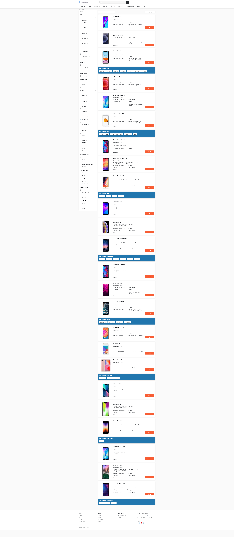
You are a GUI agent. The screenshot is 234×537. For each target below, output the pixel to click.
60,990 (149, 395)
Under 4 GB (108, 196)
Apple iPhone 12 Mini (119, 33)
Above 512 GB (137, 259)
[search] (127, 2)
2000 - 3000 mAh (85, 51)
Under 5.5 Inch (102, 378)
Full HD (84, 205)
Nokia (135, 134)
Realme (101, 134)
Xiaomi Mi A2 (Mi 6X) (119, 301)
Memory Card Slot (86, 190)
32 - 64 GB (84, 36)
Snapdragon (85, 93)
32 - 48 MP (84, 111)
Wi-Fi (84, 166)
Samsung (106, 134)
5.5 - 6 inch (85, 67)
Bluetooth (84, 156)
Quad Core (114, 502)
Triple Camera (85, 121)
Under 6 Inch (110, 378)
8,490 (149, 107)
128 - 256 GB (85, 41)
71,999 (149, 45)
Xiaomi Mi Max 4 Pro (119, 483)
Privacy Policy (81, 519)
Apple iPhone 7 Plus (118, 113)
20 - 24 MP (84, 109)
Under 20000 (123, 71)
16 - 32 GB (84, 33)
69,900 (149, 62)
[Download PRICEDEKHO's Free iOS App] (141, 517)
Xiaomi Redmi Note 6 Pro (120, 238)
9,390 (149, 337)
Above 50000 (143, 71)
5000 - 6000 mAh (85, 58)
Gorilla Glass (85, 197)
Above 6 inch (116, 378)
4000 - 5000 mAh (86, 56)
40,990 (149, 414)
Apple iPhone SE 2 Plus (119, 402)
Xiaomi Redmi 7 (117, 201)
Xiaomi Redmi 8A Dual (119, 95)
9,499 (149, 27)
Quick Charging (85, 192)
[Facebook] (138, 523)
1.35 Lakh (149, 232)
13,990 (149, 353)
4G (83, 148)
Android (84, 175)
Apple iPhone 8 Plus (118, 175)
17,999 (149, 250)
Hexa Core (102, 502)
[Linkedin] (143, 523)
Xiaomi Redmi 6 (117, 360)
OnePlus (112, 134)
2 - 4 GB (84, 22)
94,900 (149, 88)
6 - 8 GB (84, 27)
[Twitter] (140, 523)
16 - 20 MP (84, 106)
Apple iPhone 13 (117, 383)
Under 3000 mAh (103, 322)
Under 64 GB (109, 259)
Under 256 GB (123, 259)
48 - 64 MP (84, 113)
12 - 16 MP (85, 104)
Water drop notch (86, 183)
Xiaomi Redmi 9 (117, 16)
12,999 (149, 151)
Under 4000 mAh (111, 322)
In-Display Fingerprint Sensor (87, 164)
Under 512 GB (130, 259)
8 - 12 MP (84, 101)
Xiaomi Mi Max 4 (117, 465)
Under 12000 (109, 71)
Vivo (117, 134)
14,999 (149, 276)
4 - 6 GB (84, 25)
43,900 (149, 432)
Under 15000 (116, 71)
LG (130, 134)
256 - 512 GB (85, 43)
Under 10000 (102, 71)
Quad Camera (85, 124)
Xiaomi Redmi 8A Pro (119, 446)
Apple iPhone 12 (117, 76)
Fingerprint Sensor (86, 161)
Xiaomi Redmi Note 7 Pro (120, 158)
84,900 (149, 187)
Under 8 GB (121, 196)
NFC (83, 159)
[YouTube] (141, 523)
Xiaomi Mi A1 (117, 344)
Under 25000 (130, 71)
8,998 (149, 213)
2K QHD (84, 208)
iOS (83, 172)
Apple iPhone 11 (117, 50)
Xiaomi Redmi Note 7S (119, 140)
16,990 (149, 477)
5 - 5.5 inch (84, 65)
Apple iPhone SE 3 (118, 420)
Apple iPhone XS (117, 220)
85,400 (149, 125)
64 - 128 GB (85, 38)
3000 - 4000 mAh (86, 54)
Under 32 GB (102, 259)
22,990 (149, 494)
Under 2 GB (102, 196)
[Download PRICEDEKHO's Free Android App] (151, 517)
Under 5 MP (84, 130)
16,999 (149, 169)
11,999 (149, 295)
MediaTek (84, 95)
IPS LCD (101, 441)
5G (83, 150)
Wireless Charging (86, 194)
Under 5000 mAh (119, 322)
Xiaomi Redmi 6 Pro (118, 327)
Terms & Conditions (82, 521)
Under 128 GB (116, 259)
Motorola (126, 134)
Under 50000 (136, 71)
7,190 (149, 458)
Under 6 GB (114, 196)
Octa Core (108, 502)
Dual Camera (85, 119)
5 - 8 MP (84, 133)
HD (83, 203)
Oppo (121, 134)
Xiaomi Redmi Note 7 (119, 264)
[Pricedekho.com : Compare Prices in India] (84, 2)
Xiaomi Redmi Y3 (118, 283)
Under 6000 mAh (127, 322)
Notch (83, 181)
